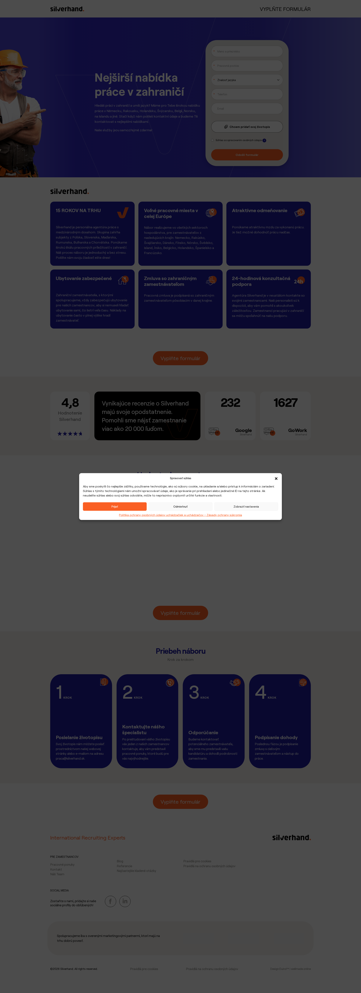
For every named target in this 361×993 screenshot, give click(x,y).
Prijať (114, 506)
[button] (276, 478)
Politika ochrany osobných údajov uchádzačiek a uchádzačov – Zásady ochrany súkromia (180, 514)
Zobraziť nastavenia (246, 506)
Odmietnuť (180, 506)
